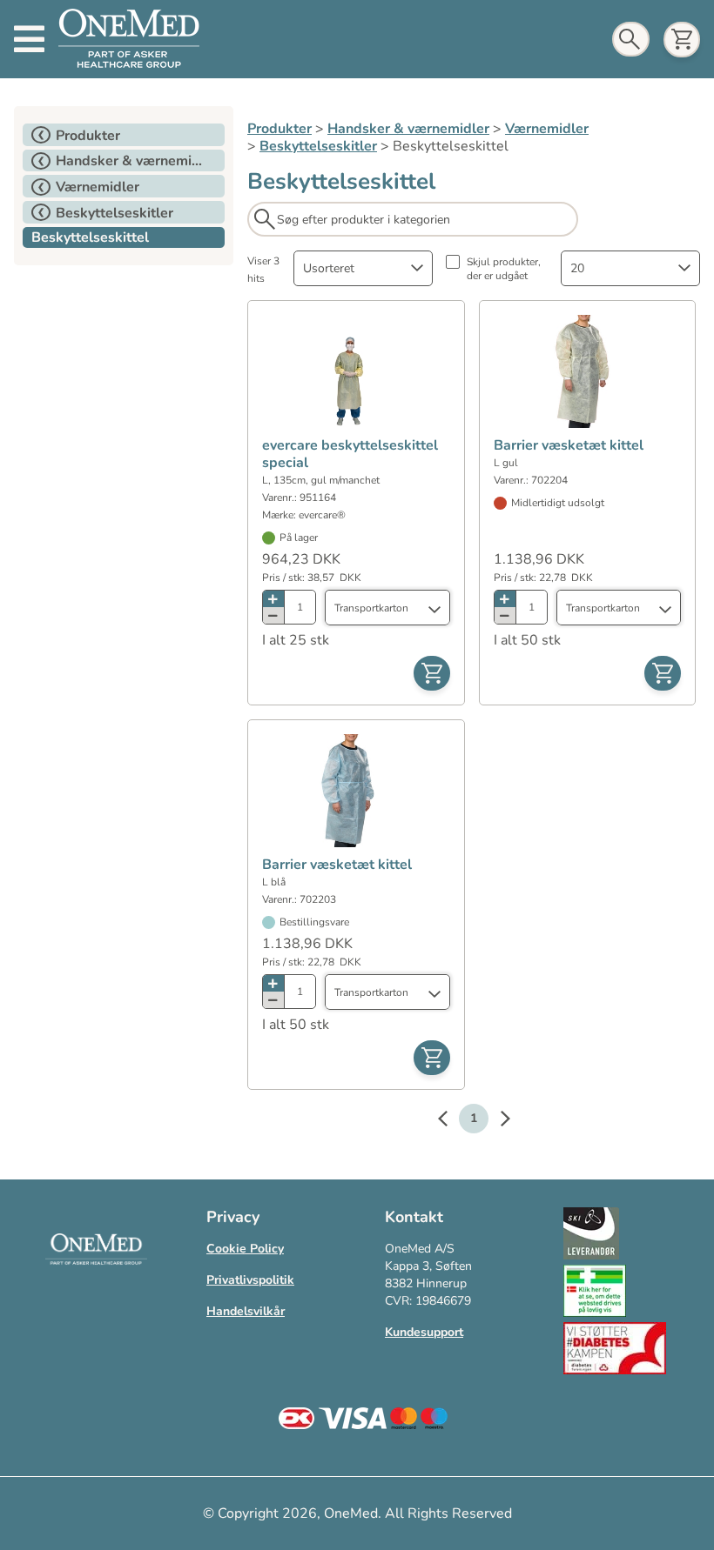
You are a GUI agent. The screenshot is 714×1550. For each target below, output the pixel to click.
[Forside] (128, 39)
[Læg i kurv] (432, 673)
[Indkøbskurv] (681, 39)
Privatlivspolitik (250, 1280)
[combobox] (363, 268)
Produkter (279, 128)
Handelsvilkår (245, 1311)
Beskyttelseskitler (318, 146)
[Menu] (29, 39)
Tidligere (451, 1121)
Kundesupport (424, 1332)
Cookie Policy (245, 1248)
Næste (496, 1121)
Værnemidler (547, 128)
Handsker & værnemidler (408, 128)
